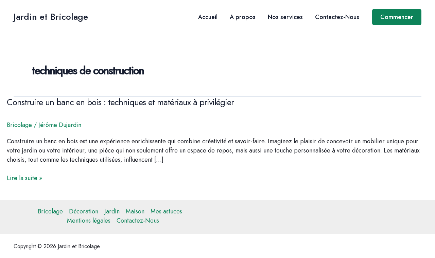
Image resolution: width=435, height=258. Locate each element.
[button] (396, 17)
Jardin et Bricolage (51, 16)
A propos (243, 17)
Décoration (83, 211)
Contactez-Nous (337, 17)
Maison (135, 211)
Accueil (208, 17)
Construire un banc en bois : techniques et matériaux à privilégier (120, 102)
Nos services (285, 17)
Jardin (112, 211)
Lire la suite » (24, 178)
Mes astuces (166, 211)
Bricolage (19, 124)
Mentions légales (88, 220)
